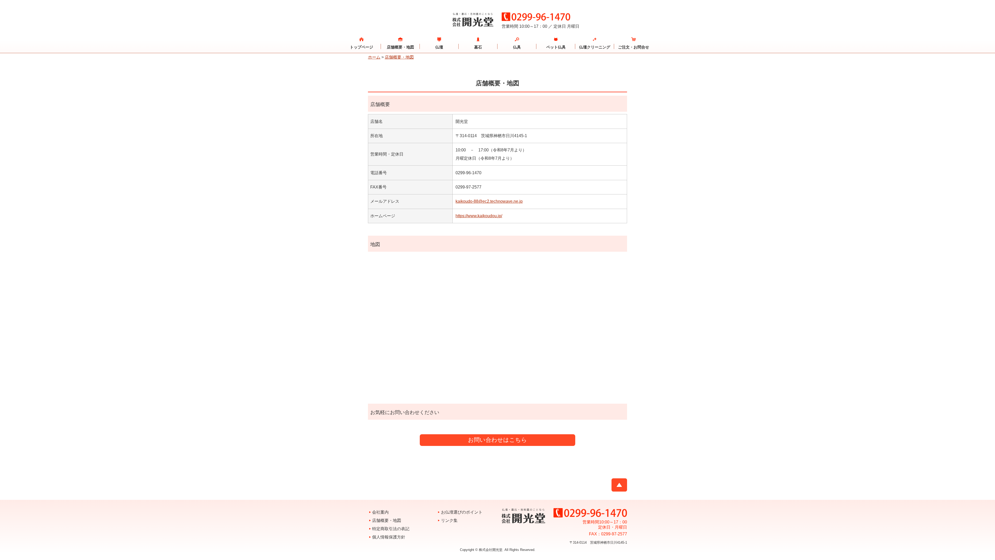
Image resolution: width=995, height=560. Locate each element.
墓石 (478, 47)
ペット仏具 (556, 47)
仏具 (517, 47)
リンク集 (449, 520)
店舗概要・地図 (400, 47)
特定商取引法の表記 (390, 529)
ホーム (374, 57)
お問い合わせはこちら (497, 440)
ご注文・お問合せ (633, 47)
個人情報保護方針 (388, 537)
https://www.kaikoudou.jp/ (479, 216)
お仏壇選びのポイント (461, 512)
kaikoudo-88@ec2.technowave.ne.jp (489, 201)
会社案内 (380, 512)
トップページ (361, 47)
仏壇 (439, 47)
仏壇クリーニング (594, 47)
